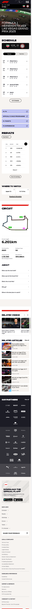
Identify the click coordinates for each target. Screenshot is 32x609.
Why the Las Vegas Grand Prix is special (19, 378)
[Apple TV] (8, 191)
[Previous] (24, 315)
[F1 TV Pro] (22, 191)
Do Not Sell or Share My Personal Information (13, 568)
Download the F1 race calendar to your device (20, 386)
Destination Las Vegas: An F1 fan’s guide (19, 369)
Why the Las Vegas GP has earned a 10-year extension (19, 353)
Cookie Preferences (7, 579)
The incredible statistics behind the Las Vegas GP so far (19, 345)
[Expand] (27, 61)
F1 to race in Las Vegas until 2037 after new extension (19, 361)
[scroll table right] (25, 143)
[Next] (27, 315)
